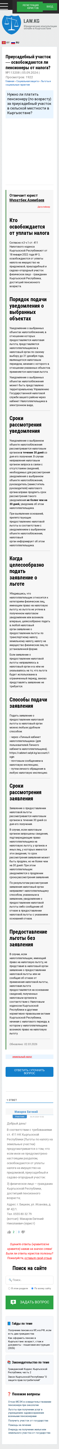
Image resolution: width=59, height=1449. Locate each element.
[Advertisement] (29, 148)
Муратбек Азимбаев (27, 200)
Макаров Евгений (26, 1111)
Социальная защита (27, 81)
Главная (10, 81)
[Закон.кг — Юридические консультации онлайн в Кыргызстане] (29, 25)
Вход (50, 6)
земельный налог (22, 1056)
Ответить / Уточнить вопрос (29, 1072)
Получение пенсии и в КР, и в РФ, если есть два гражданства (29, 1332)
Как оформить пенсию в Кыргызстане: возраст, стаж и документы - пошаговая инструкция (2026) (29, 1343)
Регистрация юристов (31, 6)
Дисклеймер (44, 207)
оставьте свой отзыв (38, 1258)
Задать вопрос (34, 1302)
